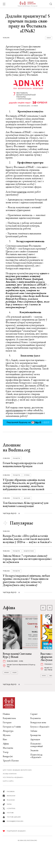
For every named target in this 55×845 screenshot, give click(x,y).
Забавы (33, 730)
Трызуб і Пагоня (11, 760)
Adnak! (49, 37)
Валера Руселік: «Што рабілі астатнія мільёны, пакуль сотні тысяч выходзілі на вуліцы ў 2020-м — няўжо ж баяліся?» (27, 539)
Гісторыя (26, 475)
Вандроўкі (8, 756)
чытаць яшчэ (9, 513)
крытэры (22, 191)
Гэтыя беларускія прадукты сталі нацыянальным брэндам (23, 464)
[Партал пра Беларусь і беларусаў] (27, 4)
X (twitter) (11, 808)
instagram (11, 796)
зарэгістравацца (14, 410)
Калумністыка (9, 718)
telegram (11, 800)
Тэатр (5, 752)
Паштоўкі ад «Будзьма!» (36, 756)
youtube (10, 813)
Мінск (44, 675)
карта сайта (8, 781)
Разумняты (35, 718)
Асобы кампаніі (9, 774)
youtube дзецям (14, 817)
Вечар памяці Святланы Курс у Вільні (17, 655)
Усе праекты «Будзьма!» (13, 777)
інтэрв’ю (40, 281)
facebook (11, 791)
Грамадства (16, 458)
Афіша (6, 743)
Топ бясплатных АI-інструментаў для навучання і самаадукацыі (25, 504)
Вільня (6, 672)
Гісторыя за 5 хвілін (12, 726)
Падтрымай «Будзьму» (16, 831)
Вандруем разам (29, 551)
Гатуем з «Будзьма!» (40, 726)
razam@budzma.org (15, 821)
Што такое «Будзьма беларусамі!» (17, 770)
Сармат (34, 713)
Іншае (14, 672)
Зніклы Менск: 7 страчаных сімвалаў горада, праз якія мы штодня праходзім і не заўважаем (27, 559)
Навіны (6, 713)
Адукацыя (27, 498)
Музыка (6, 735)
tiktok (9, 804)
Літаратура (8, 730)
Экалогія (34, 750)
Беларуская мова (38, 722)
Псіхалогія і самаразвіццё (36, 745)
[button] (49, 607)
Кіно (5, 739)
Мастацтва (8, 747)
